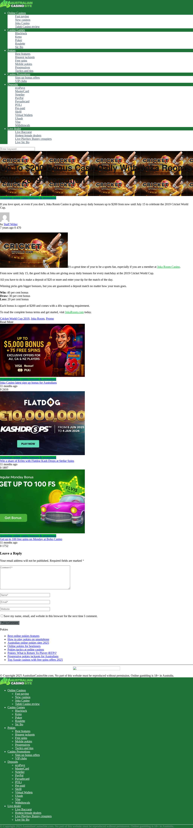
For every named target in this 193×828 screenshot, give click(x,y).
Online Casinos (17, 13)
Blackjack (21, 33)
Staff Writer (11, 224)
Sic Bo (19, 47)
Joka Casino (22, 23)
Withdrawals (22, 125)
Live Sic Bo (22, 142)
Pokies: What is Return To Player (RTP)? (32, 652)
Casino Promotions (19, 74)
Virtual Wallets (24, 115)
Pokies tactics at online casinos (26, 649)
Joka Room (37, 318)
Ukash (19, 118)
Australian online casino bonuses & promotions (28, 197)
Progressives (22, 67)
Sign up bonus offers (27, 77)
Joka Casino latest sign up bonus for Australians (28, 382)
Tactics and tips (24, 70)
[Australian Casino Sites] (16, 6)
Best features (22, 53)
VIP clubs (21, 81)
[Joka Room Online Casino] (34, 266)
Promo (50, 318)
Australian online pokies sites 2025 (28, 642)
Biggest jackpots (25, 57)
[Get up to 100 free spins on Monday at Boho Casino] (96, 501)
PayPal (19, 98)
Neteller (20, 94)
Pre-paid (20, 108)
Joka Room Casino (168, 266)
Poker (18, 40)
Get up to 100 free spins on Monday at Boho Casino (31, 539)
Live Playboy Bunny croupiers (33, 138)
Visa (17, 121)
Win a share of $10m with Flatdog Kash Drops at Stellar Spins (37, 460)
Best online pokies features (23, 635)
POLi (18, 104)
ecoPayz (20, 87)
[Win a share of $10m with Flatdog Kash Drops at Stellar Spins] (96, 423)
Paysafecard (22, 101)
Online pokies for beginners (24, 646)
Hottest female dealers (28, 135)
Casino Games (16, 30)
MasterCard (22, 91)
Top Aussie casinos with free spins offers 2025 (35, 659)
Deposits (13, 84)
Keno (18, 36)
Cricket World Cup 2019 (14, 318)
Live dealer (14, 128)
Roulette (20, 43)
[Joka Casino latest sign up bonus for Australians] (96, 351)
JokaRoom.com (74, 312)
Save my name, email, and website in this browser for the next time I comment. (50, 616)
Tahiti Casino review (27, 26)
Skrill (18, 111)
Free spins (21, 60)
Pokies (11, 50)
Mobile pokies (23, 64)
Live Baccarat (23, 132)
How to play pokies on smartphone (28, 639)
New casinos (22, 19)
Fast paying (22, 16)
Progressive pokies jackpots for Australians (33, 656)
